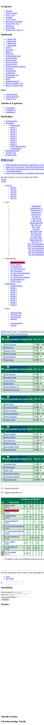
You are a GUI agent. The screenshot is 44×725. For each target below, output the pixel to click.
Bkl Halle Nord (36, 231)
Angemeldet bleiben (8, 597)
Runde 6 (13, 298)
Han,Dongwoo (9, 440)
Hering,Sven (8, 347)
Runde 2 (13, 290)
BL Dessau (36, 217)
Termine (13, 325)
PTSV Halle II (15, 265)
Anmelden (5, 599)
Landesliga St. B (36, 210)
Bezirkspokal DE (36, 223)
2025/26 (9, 185)
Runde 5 (13, 296)
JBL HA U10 (36, 242)
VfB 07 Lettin (15, 282)
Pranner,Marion (9, 357)
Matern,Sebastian (10, 410)
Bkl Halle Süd (36, 233)
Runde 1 (13, 288)
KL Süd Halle (36, 236)
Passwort (4, 595)
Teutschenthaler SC (17, 279)
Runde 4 (13, 294)
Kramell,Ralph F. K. (11, 387)
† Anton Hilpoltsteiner (14, 171)
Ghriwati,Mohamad (11, 414)
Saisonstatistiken (16, 323)
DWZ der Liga (15, 315)
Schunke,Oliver (10, 351)
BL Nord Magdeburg (36, 248)
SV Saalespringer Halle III (20, 277)
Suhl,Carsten (8, 404)
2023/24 (13, 194)
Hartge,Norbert (9, 437)
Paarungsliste (10, 284)
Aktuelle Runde (16, 286)
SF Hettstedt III (16, 267)
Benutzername (6, 592)
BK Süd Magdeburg (36, 255)
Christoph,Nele (9, 420)
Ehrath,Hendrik (9, 381)
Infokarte (13, 319)
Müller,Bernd (9, 384)
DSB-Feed (7, 159)
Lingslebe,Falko (10, 464)
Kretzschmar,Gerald (11, 447)
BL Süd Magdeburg (36, 250)
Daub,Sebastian (10, 374)
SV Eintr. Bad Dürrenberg (20, 273)
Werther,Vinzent (10, 443)
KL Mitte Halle (36, 238)
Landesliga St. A (36, 208)
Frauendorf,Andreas (11, 473)
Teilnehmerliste (16, 313)
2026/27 (13, 188)
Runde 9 (13, 305)
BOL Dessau (36, 214)
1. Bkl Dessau (36, 219)
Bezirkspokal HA (36, 240)
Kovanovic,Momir (11, 407)
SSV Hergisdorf (16, 271)
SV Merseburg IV (17, 275)
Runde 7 (13, 301)
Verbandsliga (36, 206)
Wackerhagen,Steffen (12, 477)
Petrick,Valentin (10, 434)
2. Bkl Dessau (36, 221)
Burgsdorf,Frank (10, 377)
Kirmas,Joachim (10, 344)
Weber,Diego (9, 360)
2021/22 (13, 198)
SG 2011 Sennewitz (17, 269)
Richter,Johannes (10, 450)
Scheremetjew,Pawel (11, 390)
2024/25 (13, 192)
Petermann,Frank (10, 480)
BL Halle (36, 229)
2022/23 (13, 196)
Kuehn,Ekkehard (10, 417)
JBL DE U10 (36, 225)
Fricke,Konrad (9, 467)
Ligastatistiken (15, 317)
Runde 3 (13, 292)
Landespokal (36, 212)
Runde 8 (13, 303)
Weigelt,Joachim (10, 354)
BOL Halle (36, 227)
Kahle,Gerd (8, 470)
